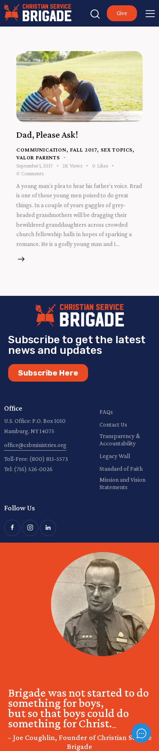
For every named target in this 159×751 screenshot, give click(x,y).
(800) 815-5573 (48, 459)
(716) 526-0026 (33, 469)
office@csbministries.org (35, 445)
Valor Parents (38, 157)
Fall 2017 (83, 149)
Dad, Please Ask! (47, 134)
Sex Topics (116, 149)
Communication (41, 149)
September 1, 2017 (34, 166)
